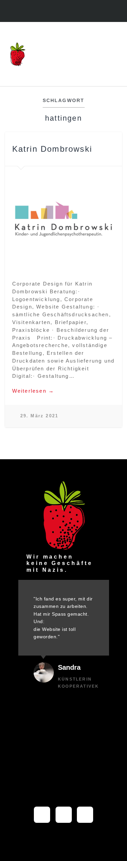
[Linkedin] (70, 11)
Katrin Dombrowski (52, 148)
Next (113, 218)
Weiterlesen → (33, 391)
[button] (115, 54)
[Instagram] (56, 11)
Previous (13, 218)
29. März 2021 (39, 415)
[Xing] (85, 815)
